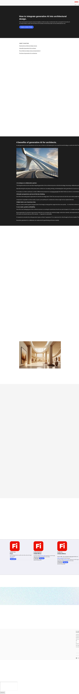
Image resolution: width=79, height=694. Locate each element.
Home (75, 4)
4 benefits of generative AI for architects (27, 48)
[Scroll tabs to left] (1, 537)
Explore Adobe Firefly (26, 27)
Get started (13, 559)
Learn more (12, 557)
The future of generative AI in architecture (28, 53)
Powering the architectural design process (28, 45)
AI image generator (54, 191)
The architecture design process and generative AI (29, 50)
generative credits (42, 555)
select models (60, 558)
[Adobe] (76, 2)
